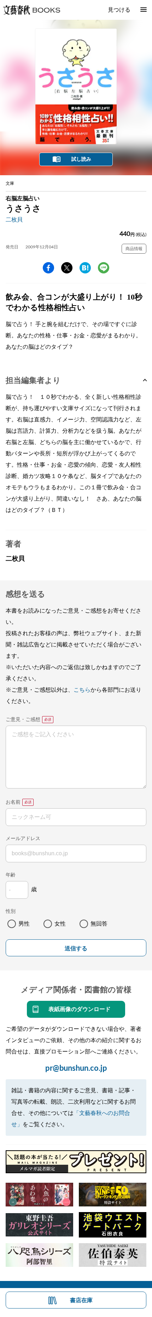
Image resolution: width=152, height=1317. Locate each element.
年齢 (11, 875)
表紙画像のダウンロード (79, 1009)
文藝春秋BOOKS (31, 9)
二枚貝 (14, 220)
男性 (24, 924)
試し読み (81, 159)
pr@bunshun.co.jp (76, 1068)
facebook (48, 267)
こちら (82, 690)
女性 (60, 924)
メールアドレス (23, 838)
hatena (85, 267)
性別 (11, 911)
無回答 (98, 924)
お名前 (13, 802)
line (103, 267)
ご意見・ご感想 (23, 719)
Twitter (66, 267)
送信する (76, 948)
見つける (119, 10)
